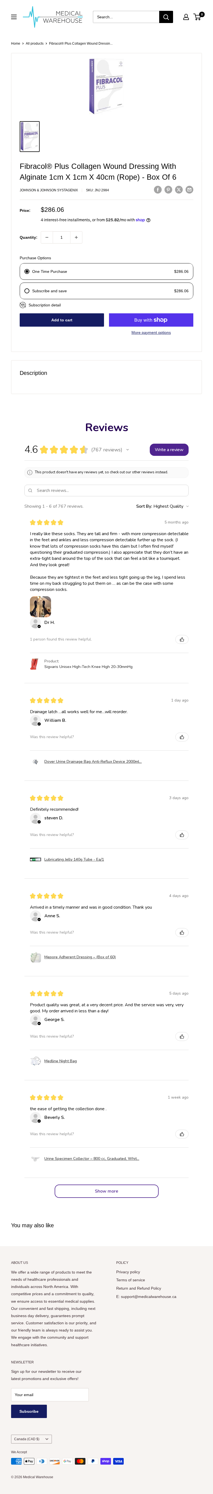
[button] (127, 449)
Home (15, 43)
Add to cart (61, 320)
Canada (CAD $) (26, 1439)
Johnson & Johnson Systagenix (49, 190)
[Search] (166, 17)
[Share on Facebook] (158, 190)
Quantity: (28, 237)
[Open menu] (14, 17)
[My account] (186, 17)
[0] (197, 17)
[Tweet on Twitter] (179, 190)
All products (35, 43)
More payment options (151, 332)
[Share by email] (189, 190)
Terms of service (130, 1280)
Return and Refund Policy (138, 1288)
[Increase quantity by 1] (76, 237)
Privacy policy (128, 1272)
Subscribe (29, 1411)
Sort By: (144, 506)
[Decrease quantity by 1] (47, 237)
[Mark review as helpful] (182, 639)
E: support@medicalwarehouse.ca (146, 1296)
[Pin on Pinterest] (168, 190)
